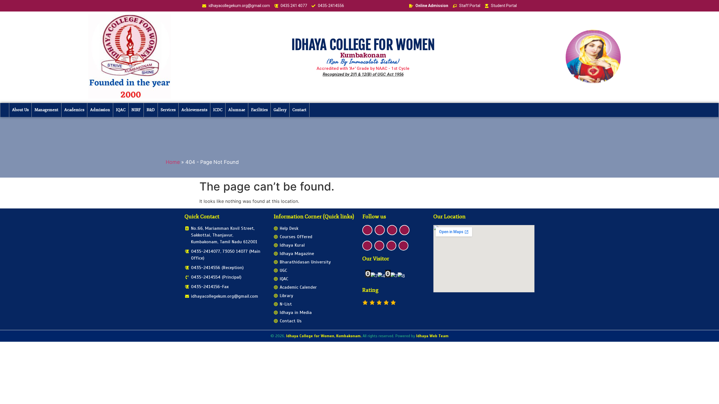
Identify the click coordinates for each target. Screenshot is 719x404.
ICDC (217, 109)
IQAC (121, 109)
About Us (20, 109)
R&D (151, 109)
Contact (299, 109)
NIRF (136, 109)
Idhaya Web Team (432, 336)
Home (173, 162)
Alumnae (236, 109)
